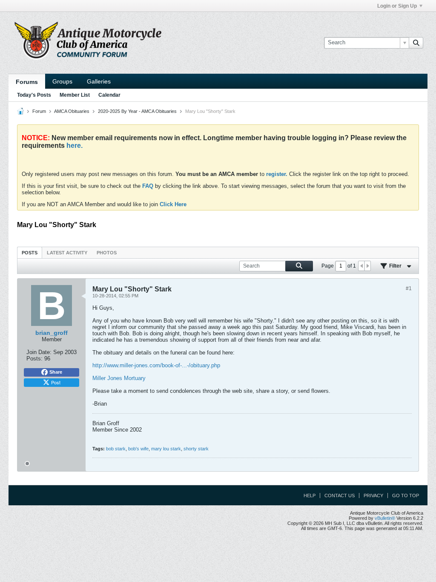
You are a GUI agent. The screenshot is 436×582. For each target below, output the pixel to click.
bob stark (116, 448)
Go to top (405, 495)
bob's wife (138, 448)
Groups (62, 81)
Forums (27, 81)
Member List (75, 95)
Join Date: (39, 352)
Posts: (34, 358)
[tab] (29, 252)
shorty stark (196, 448)
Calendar (109, 95)
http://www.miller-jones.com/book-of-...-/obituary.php (156, 365)
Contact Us (339, 495)
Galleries (99, 81)
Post (55, 382)
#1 (409, 288)
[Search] (416, 42)
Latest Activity (67, 252)
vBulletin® (385, 518)
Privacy (373, 495)
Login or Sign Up (397, 6)
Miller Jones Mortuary (119, 378)
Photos (107, 252)
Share (55, 372)
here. (74, 145)
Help (310, 495)
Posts (29, 252)
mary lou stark (166, 448)
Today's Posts (34, 95)
